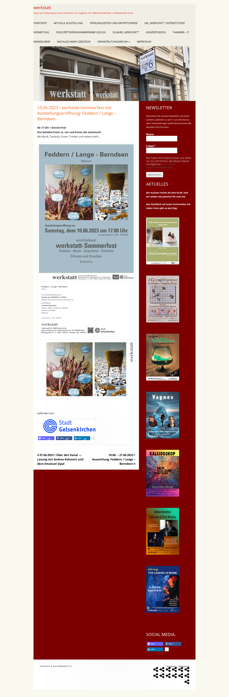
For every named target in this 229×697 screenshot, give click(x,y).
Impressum (144, 41)
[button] (46, 438)
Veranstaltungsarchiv (112, 41)
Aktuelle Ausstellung (68, 23)
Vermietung (41, 32)
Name (150, 134)
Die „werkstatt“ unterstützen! (165, 23)
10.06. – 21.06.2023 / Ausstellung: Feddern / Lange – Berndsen (113, 459)
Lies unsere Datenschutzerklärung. (161, 165)
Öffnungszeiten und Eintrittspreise (114, 23)
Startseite (40, 23)
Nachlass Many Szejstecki (74, 41)
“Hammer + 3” (181, 32)
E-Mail (151, 146)
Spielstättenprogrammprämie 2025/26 (81, 32)
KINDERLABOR (41, 41)
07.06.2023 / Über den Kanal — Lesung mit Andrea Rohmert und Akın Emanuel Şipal (60, 459)
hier (175, 208)
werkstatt (42, 7)
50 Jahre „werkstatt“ (125, 32)
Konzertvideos (156, 32)
